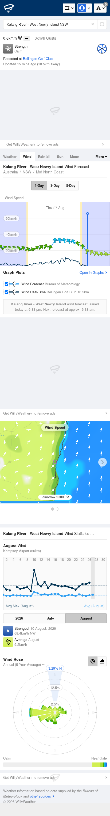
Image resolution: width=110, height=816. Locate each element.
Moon (74, 156)
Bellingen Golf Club (38, 58)
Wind (27, 156)
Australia (10, 171)
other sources (40, 796)
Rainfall (44, 156)
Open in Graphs (92, 272)
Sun (60, 156)
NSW (27, 171)
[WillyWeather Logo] (12, 8)
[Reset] (93, 24)
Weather (10, 156)
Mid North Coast (50, 171)
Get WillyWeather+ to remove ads (32, 144)
